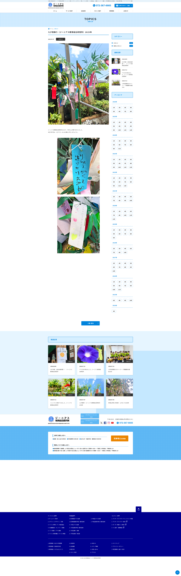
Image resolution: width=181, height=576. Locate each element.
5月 (114, 111)
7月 (125, 111)
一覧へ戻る (90, 323)
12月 (131, 130)
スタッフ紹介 (97, 11)
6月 (119, 111)
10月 (119, 130)
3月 (125, 107)
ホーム (55, 11)
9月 (114, 130)
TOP (139, 510)
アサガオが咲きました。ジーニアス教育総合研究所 (127, 74)
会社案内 (83, 11)
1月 (114, 107)
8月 (131, 111)
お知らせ (126, 11)
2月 (119, 107)
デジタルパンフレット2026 (91, 416)
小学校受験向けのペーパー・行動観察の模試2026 (127, 85)
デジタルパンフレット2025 (91, 421)
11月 (125, 130)
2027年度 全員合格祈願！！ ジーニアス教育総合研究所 (127, 63)
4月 (131, 107)
